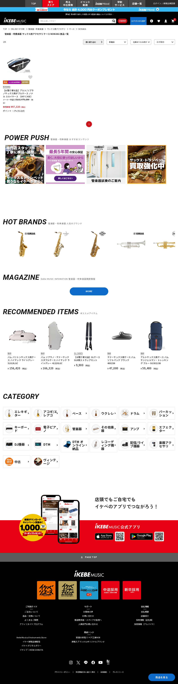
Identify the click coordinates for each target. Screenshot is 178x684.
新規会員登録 (169, 4)
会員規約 (103, 672)
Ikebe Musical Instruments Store (31, 637)
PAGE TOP (91, 557)
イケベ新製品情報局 (31, 642)
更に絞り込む (91, 42)
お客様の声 (88, 612)
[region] (89, 245)
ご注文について (31, 612)
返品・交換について (31, 616)
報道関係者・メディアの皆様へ (88, 620)
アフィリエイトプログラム (31, 624)
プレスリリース (118, 672)
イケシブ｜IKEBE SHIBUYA (31, 650)
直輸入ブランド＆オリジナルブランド (88, 642)
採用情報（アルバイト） (145, 624)
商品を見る (161, 677)
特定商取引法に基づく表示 (85, 672)
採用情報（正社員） (145, 620)
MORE (89, 291)
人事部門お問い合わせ (88, 624)
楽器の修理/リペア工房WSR (88, 637)
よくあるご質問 (31, 620)
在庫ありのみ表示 (140, 42)
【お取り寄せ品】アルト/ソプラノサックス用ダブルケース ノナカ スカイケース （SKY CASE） (18, 93)
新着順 (111, 42)
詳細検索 (122, 21)
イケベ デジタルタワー (31, 646)
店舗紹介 (145, 616)
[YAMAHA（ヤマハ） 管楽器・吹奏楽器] (22, 244)
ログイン (157, 4)
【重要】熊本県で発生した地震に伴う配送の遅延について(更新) (89, 14)
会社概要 (145, 612)
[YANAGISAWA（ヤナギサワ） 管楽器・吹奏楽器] (59, 244)
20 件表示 (160, 42)
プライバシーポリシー (62, 672)
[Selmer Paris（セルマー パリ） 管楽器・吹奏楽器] (95, 244)
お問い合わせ (88, 616)
